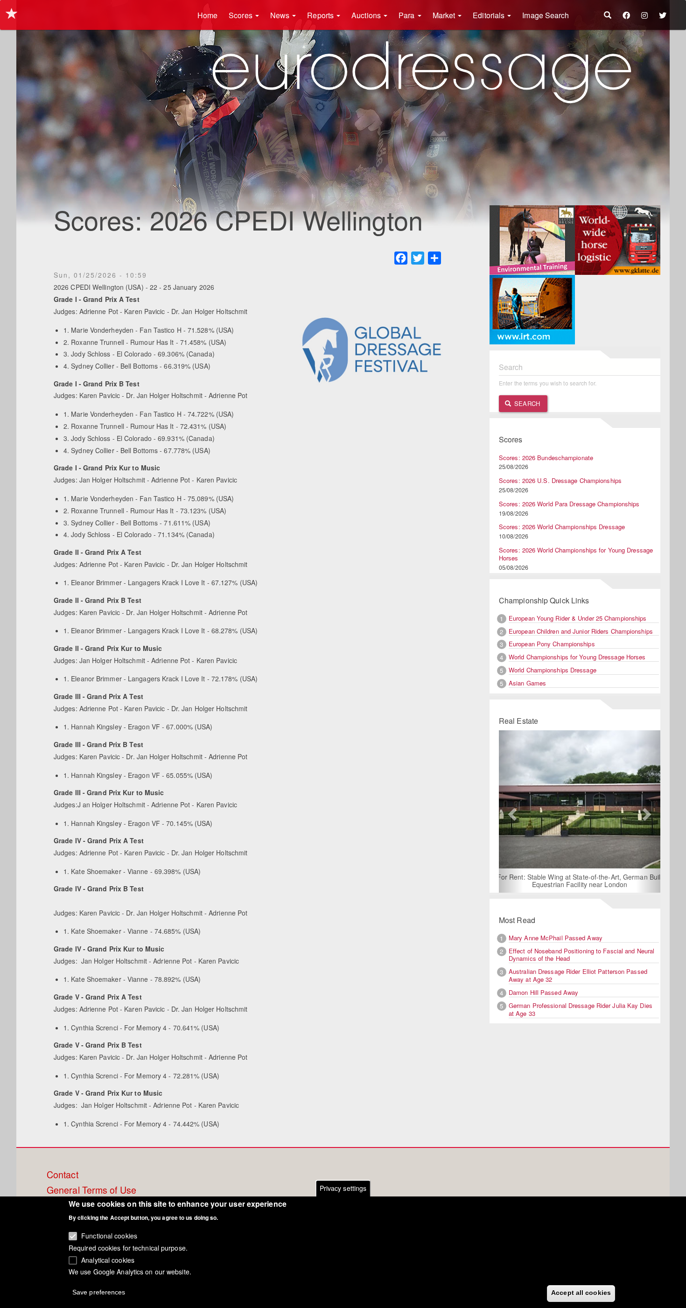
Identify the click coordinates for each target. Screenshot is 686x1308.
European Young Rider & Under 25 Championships (578, 618)
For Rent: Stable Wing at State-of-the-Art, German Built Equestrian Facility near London (580, 880)
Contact (62, 1175)
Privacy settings (343, 1188)
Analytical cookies (107, 1259)
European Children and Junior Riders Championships (581, 631)
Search (526, 403)
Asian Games (527, 682)
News (281, 15)
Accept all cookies (581, 1292)
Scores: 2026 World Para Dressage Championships (569, 503)
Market (445, 15)
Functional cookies (109, 1235)
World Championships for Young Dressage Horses (577, 656)
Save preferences (99, 1292)
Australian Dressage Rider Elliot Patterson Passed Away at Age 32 (578, 975)
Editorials (489, 15)
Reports (321, 15)
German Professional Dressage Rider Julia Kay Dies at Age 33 (580, 1009)
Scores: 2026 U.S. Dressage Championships (560, 480)
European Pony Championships (552, 643)
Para (408, 15)
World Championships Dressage (552, 669)
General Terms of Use (91, 1190)
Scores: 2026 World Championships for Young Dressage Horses (576, 554)
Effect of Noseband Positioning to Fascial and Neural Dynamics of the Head (581, 954)
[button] (511, 811)
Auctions (367, 15)
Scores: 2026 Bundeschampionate (546, 457)
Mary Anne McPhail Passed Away (555, 937)
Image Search (545, 15)
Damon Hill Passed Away (543, 992)
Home (207, 15)
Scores (241, 15)
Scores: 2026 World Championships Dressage (562, 526)
